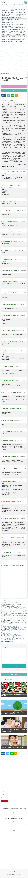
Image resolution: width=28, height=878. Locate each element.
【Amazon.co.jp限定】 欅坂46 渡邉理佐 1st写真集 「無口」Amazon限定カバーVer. (14, 809)
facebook (3, 95)
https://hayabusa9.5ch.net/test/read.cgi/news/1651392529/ (13, 565)
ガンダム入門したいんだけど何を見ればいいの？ (11, 635)
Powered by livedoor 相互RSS (7, 641)
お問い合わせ (9, 871)
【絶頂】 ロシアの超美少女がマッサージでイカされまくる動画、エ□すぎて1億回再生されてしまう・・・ (14, 29)
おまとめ (3, 797)
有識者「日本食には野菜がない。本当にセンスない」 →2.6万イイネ (14, 10)
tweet (8, 95)
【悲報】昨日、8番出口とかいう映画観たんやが (12, 24)
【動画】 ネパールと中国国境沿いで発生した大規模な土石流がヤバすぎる (14, 36)
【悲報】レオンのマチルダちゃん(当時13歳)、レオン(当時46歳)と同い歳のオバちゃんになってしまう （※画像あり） (14, 14)
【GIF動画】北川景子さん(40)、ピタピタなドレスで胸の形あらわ (14, 618)
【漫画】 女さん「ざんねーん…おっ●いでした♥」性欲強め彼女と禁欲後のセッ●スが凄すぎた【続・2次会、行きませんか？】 (14, 31)
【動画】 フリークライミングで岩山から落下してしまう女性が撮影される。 (14, 32)
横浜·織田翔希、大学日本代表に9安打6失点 (11, 17)
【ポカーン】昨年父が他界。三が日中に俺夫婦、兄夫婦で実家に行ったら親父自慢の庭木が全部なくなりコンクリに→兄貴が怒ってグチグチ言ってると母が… (14, 12)
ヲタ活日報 (5, 2)
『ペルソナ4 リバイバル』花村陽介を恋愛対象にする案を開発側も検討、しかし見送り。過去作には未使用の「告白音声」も (14, 9)
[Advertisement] (14, 57)
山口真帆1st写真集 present (14, 827)
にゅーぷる (3, 794)
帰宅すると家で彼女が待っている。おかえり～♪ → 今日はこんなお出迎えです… (14, 26)
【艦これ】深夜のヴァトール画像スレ (9, 606)
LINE (12, 95)
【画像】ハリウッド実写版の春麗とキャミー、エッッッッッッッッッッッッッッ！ (14, 22)
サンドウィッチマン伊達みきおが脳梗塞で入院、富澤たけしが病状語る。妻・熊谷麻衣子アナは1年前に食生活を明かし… (13, 628)
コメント (4, 647)
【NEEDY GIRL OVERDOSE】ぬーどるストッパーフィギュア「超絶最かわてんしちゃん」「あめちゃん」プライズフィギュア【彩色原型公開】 (14, 611)
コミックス (4, 93)
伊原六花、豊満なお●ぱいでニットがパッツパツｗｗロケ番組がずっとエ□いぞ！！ (14, 34)
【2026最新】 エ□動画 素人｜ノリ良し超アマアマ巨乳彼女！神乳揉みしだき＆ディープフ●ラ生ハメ (14, 27)
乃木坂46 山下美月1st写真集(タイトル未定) (14, 818)
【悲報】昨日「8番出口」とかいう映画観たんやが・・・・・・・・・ (14, 21)
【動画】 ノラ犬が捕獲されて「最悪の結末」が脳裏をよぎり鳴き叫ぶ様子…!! (14, 39)
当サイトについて (17, 871)
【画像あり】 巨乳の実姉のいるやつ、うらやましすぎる (14, 41)
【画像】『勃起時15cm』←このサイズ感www (12, 15)
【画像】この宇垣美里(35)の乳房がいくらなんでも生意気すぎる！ (14, 615)
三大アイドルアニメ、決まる (8, 636)
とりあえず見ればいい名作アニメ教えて (10, 634)
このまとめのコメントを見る (14, 86)
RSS (16, 95)
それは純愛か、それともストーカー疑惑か (10, 602)
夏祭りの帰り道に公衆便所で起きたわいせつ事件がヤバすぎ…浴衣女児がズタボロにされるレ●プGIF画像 (14, 38)
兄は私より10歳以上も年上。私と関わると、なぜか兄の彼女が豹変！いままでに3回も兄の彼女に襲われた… (14, 19)
